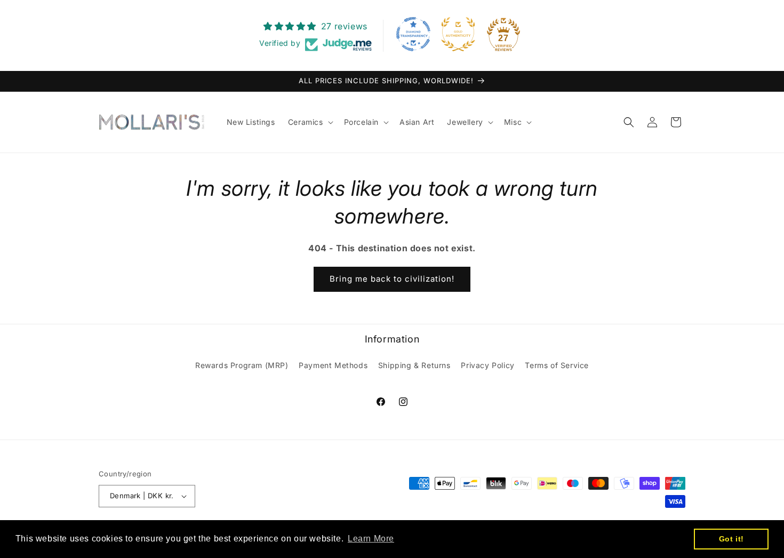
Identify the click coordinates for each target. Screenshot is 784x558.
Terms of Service (557, 365)
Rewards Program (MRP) (242, 365)
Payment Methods (333, 365)
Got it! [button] (731, 539)
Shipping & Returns (414, 365)
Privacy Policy (487, 365)
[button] (310, 122)
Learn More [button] (371, 538)
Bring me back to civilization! (392, 279)
